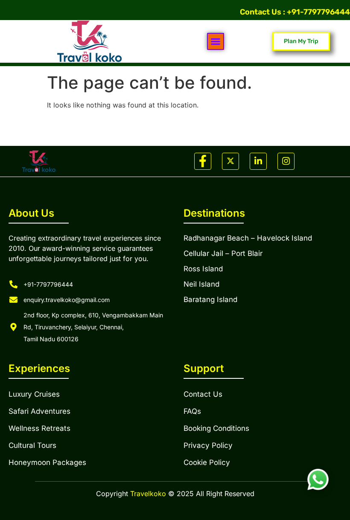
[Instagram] (286, 161)
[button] (215, 41)
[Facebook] (202, 161)
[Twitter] (230, 161)
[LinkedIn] (258, 161)
